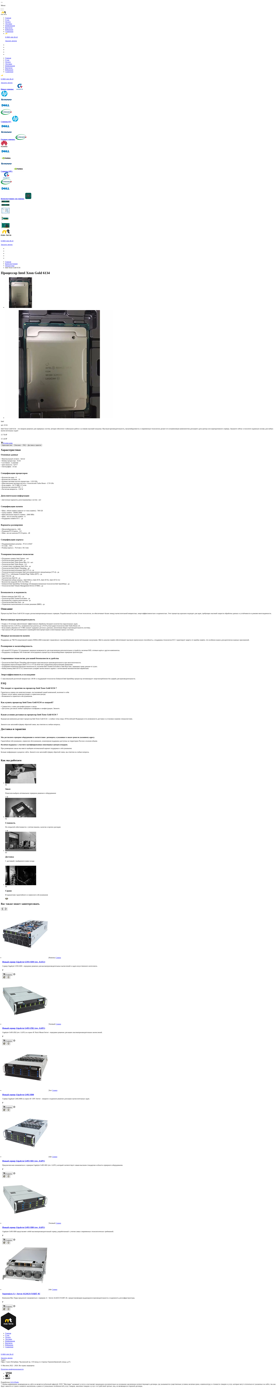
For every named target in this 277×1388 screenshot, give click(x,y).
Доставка (8, 24)
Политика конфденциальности (12, 1369)
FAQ (24, 445)
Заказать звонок (11, 41)
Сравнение (9, 31)
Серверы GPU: (7, 171)
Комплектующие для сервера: (12, 199)
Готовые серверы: (8, 139)
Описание (17, 445)
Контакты (8, 28)
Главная (8, 18)
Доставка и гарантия (34, 445)
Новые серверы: (7, 89)
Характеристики (7, 445)
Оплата (8, 22)
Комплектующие (11, 264)
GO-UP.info (14, 1382)
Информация (10, 26)
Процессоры (9, 266)
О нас (7, 20)
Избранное (9, 30)
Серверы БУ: (6, 122)
